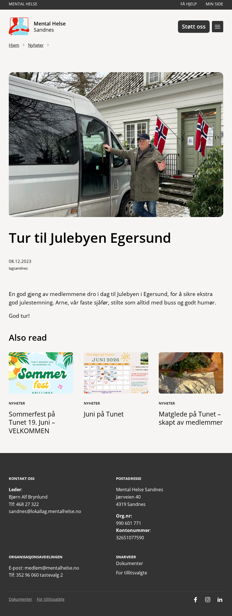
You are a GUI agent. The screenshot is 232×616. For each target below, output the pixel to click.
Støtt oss (194, 26)
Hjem (14, 45)
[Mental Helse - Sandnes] (19, 27)
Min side (214, 4)
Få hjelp (189, 4)
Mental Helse (23, 4)
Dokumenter (129, 563)
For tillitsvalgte (131, 573)
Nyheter (36, 45)
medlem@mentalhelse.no (52, 568)
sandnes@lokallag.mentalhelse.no (45, 511)
